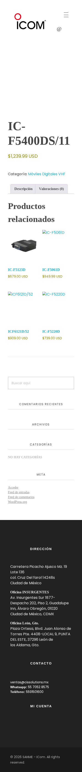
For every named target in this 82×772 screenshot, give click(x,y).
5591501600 (35, 692)
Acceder (13, 487)
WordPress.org (17, 502)
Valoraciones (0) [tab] (51, 189)
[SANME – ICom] (31, 21)
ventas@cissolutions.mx (29, 682)
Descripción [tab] (23, 189)
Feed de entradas (18, 492)
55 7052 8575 (38, 687)
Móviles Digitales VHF (46, 174)
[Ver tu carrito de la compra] (59, 28)
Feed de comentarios (21, 497)
